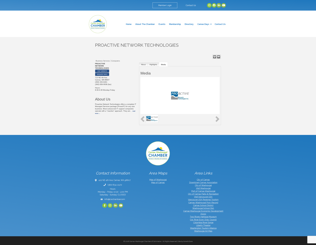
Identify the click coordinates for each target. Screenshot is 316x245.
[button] (165, 5)
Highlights (153, 64)
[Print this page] (214, 56)
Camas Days (203, 24)
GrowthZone (188, 241)
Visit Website (102, 71)
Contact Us (220, 24)
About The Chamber (145, 24)
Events (162, 24)
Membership (175, 24)
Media (163, 64)
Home (128, 24)
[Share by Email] (218, 56)
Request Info (102, 74)
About (143, 64)
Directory (189, 24)
